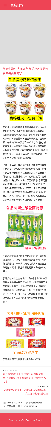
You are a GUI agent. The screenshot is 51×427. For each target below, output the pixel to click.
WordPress (26, 420)
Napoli (39, 420)
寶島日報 (17, 5)
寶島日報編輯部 (36, 402)
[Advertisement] (25, 37)
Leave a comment (29, 406)
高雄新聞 (11, 406)
